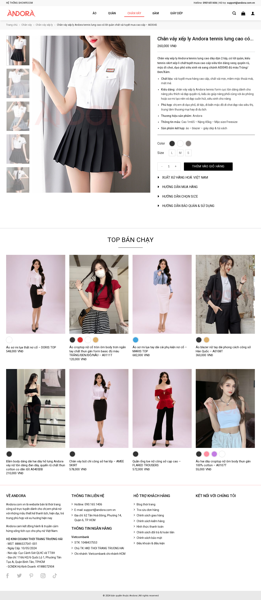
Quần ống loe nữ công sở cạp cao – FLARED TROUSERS (157, 463)
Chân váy (134, 13)
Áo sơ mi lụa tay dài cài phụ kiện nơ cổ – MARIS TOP (160, 349)
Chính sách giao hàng (150, 515)
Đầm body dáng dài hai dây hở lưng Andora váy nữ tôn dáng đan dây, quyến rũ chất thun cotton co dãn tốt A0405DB (35, 465)
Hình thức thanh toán (150, 526)
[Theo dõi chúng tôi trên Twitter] (19, 576)
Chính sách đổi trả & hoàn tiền (155, 532)
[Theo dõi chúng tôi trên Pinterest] (31, 576)
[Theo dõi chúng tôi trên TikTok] (55, 576)
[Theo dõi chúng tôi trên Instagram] (43, 576)
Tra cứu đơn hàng (148, 510)
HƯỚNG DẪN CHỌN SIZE (180, 196)
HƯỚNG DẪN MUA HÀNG (180, 187)
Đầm (156, 13)
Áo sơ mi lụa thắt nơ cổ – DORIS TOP (31, 347)
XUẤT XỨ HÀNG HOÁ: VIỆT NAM (185, 177)
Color (161, 143)
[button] (243, 13)
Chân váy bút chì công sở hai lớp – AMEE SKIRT (96, 463)
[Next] (142, 114)
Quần (112, 13)
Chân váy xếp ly (44, 24)
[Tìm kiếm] (234, 13)
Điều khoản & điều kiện (151, 543)
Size (160, 153)
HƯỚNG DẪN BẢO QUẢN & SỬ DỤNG (188, 206)
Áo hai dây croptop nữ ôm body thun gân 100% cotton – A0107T (223, 463)
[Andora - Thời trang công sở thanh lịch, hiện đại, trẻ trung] (21, 13)
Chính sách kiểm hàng (151, 521)
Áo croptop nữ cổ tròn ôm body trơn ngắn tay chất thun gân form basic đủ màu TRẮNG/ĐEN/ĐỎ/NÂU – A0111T (97, 351)
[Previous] (40, 114)
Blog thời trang (146, 504)
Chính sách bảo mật (149, 537)
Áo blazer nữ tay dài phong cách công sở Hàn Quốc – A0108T (223, 349)
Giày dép (176, 13)
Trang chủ (12, 24)
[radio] (172, 143)
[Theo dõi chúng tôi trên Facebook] (7, 576)
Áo (95, 13)
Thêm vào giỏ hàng (208, 166)
